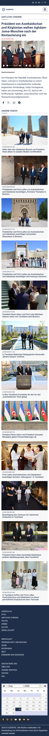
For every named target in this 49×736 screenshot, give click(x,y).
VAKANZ (4, 673)
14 (39, 702)
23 (7, 709)
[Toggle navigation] (44, 9)
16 (7, 706)
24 (14, 709)
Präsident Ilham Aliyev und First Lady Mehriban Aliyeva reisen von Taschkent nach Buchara (22, 315)
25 (20, 709)
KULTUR (4, 627)
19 (27, 706)
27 (33, 709)
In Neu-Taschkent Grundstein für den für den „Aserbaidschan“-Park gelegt (21, 395)
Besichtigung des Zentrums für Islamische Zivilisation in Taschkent (20, 516)
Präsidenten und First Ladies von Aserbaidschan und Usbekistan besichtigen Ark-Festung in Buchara (24, 275)
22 (46, 706)
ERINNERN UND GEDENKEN (12, 655)
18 (20, 706)
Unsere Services (9, 670)
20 (33, 706)
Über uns (5, 667)
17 (14, 706)
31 (14, 713)
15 (46, 702)
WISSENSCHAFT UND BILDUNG (14, 642)
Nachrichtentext (8, 72)
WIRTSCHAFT (6, 639)
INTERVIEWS (6, 648)
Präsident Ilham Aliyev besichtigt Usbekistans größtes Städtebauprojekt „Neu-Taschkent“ (21, 556)
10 (14, 702)
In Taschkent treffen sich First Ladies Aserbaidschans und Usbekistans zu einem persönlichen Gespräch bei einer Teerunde (20, 597)
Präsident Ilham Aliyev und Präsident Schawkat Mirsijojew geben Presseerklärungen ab (22, 436)
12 (27, 702)
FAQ (3, 676)
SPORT (4, 645)
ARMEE (4, 624)
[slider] (9, 65)
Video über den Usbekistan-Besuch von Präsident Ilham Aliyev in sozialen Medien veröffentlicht (23, 150)
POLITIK (4, 621)
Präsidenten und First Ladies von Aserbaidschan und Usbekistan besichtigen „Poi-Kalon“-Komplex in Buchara (24, 191)
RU (36, 2)
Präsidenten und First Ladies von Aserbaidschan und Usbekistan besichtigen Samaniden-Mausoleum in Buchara (23, 234)
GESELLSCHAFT (8, 630)
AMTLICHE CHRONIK (11, 17)
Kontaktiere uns (9, 664)
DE (42, 2)
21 (39, 706)
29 (46, 709)
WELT (3, 652)
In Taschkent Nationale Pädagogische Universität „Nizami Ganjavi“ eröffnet (23, 355)
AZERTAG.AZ (6, 611)
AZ (33, 2)
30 (7, 713)
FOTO (3, 615)
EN (39, 2)
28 (39, 709)
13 (33, 702)
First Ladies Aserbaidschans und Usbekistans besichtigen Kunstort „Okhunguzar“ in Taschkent (23, 476)
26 (27, 709)
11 (20, 702)
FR (45, 2)
